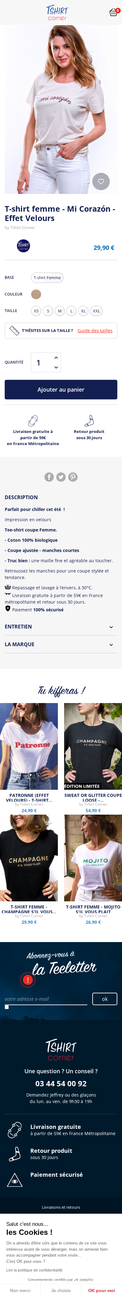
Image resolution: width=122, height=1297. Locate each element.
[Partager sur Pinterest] (73, 477)
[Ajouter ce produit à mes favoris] (101, 181)
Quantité (14, 362)
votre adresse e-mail (27, 999)
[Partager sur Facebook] (49, 477)
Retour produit (89, 434)
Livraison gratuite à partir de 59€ (33, 437)
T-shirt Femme (47, 277)
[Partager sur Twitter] (61, 477)
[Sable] (36, 294)
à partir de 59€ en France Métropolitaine (72, 1130)
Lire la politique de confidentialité (34, 1270)
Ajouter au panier (61, 389)
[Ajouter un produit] (56, 357)
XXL (96, 311)
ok (105, 999)
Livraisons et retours (61, 1207)
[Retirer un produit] (56, 367)
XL (83, 311)
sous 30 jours (51, 1154)
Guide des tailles (95, 330)
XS (36, 311)
